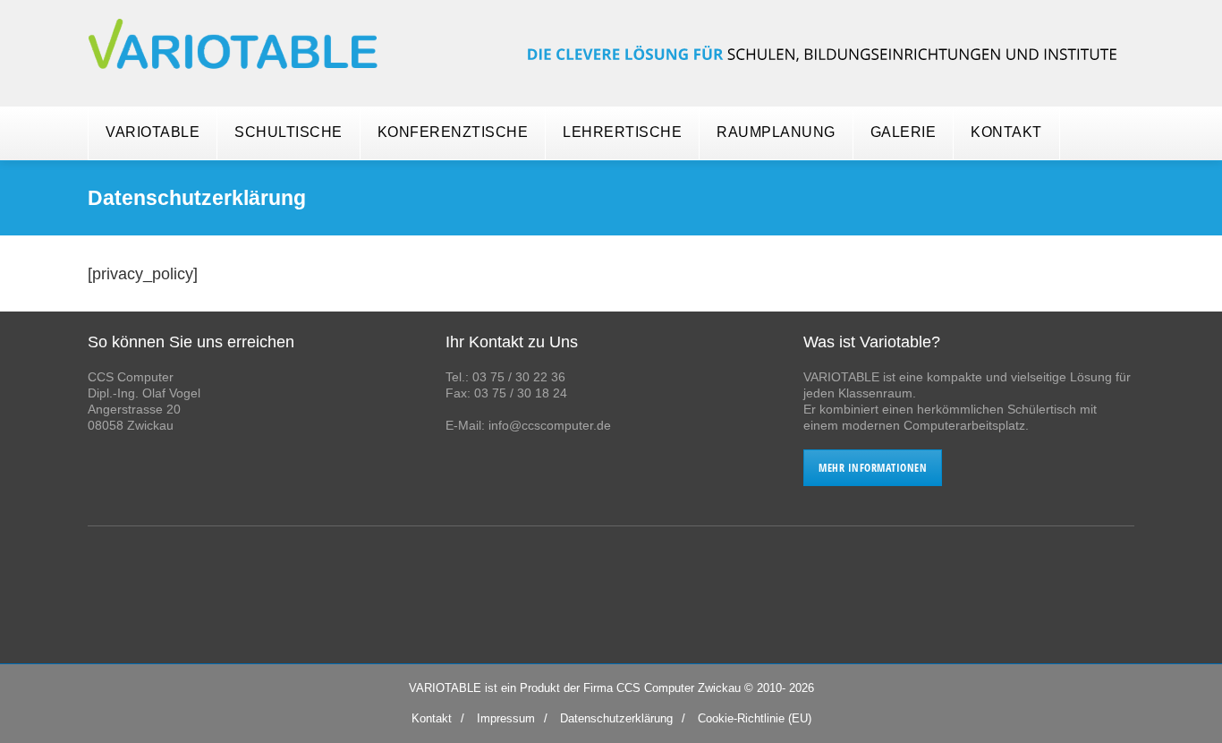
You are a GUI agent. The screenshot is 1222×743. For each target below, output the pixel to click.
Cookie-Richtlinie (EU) (754, 718)
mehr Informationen (873, 467)
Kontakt (1006, 132)
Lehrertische (622, 132)
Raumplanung (776, 132)
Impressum (506, 718)
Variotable (152, 132)
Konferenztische (453, 132)
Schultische (288, 132)
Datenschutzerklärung (616, 718)
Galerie (903, 132)
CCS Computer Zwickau (678, 688)
